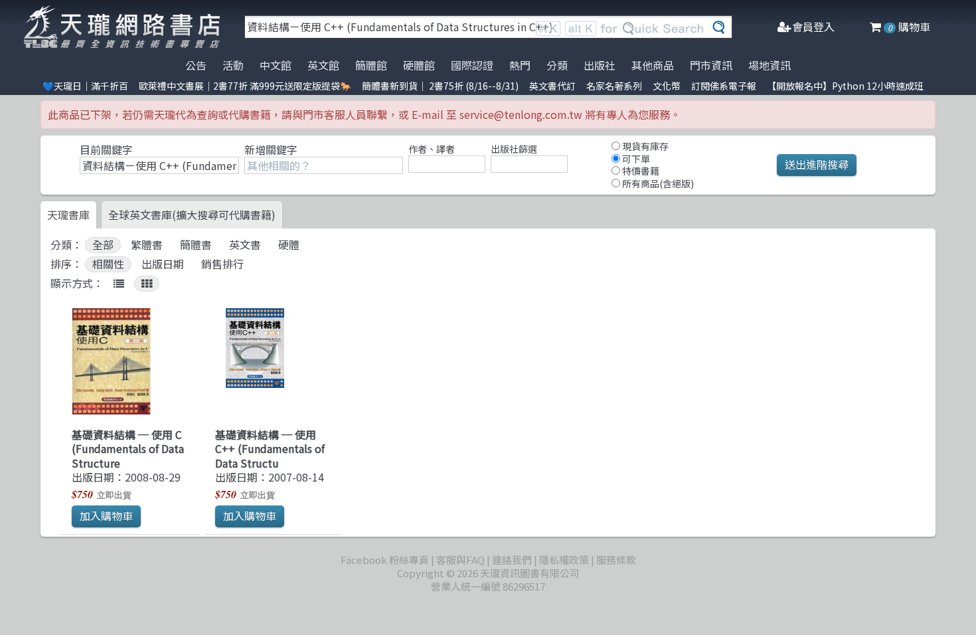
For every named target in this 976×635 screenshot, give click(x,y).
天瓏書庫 (68, 215)
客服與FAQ (460, 560)
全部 (103, 244)
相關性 (108, 264)
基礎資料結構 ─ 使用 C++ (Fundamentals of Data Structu (270, 448)
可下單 (635, 158)
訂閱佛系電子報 (723, 85)
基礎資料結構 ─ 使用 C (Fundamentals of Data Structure (128, 448)
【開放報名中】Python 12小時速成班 (845, 85)
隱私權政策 (564, 560)
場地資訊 (769, 65)
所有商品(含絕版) (657, 183)
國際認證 (472, 65)
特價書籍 (639, 170)
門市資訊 (711, 65)
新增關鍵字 (270, 149)
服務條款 (616, 560)
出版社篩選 (514, 148)
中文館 (275, 65)
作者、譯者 (431, 148)
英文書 (245, 244)
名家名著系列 (614, 85)
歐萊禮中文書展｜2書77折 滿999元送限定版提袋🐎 (245, 85)
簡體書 (196, 244)
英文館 (323, 65)
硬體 (288, 244)
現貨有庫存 (644, 146)
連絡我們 (512, 560)
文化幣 (667, 85)
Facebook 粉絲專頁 (385, 560)
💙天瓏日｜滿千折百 (85, 85)
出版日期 (162, 264)
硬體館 (419, 65)
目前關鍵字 (106, 149)
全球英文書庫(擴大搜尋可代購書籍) (192, 215)
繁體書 (147, 244)
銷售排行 (222, 264)
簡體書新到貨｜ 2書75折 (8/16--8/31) (440, 85)
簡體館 (371, 65)
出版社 (599, 65)
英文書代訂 (552, 85)
